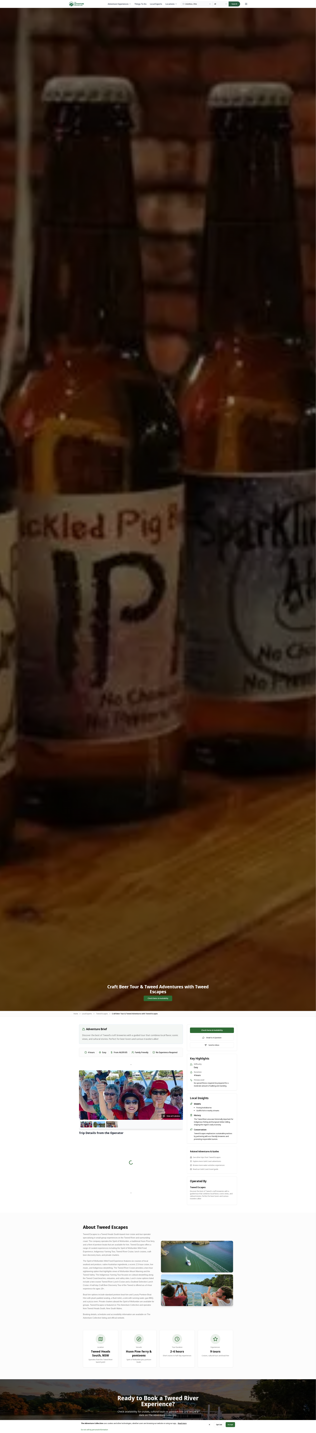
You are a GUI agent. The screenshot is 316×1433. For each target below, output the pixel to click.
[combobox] (221, 3)
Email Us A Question (213, 1037)
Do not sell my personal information (94, 1429)
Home (76, 1013)
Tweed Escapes (102, 1013)
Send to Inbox (213, 1045)
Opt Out (219, 1424)
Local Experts (156, 4)
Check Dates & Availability (158, 998)
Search (234, 4)
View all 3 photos (173, 1116)
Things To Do (140, 4)
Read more (182, 1423)
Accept (230, 1424)
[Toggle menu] (246, 3)
